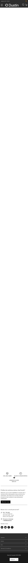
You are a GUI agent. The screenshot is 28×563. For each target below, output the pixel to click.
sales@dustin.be (8, 520)
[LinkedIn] (2, 527)
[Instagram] (12, 527)
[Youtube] (5, 527)
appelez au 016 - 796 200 (5, 1)
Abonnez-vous (5, 502)
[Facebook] (8, 527)
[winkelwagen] (26, 5)
